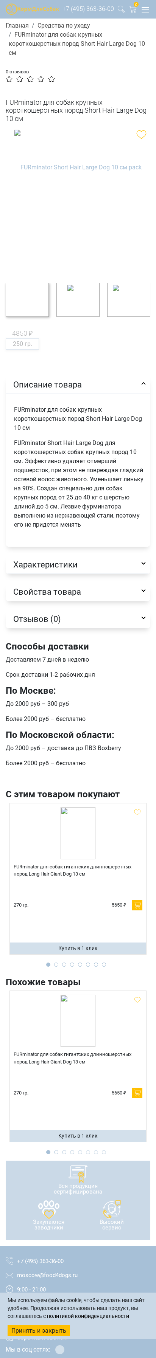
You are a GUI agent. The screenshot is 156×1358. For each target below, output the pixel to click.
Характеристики (45, 564)
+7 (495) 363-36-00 (88, 8)
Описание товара (47, 384)
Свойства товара (47, 592)
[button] (133, 11)
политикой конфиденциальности (88, 1316)
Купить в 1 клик (78, 948)
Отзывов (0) (37, 619)
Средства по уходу (63, 25)
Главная (17, 25)
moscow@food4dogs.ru (47, 1275)
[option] (78, 200)
